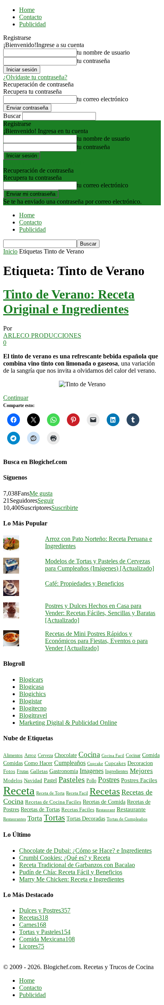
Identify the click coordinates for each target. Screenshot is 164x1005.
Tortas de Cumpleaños (127, 818)
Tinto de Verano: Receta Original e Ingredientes (69, 301)
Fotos (9, 771)
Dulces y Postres (44, 910)
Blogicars (31, 679)
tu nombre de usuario (103, 52)
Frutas (23, 771)
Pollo (91, 780)
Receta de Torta (50, 793)
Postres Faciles (139, 780)
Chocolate (66, 755)
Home (27, 9)
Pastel (50, 780)
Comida (151, 755)
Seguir (45, 500)
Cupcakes (115, 763)
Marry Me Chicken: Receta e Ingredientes (71, 879)
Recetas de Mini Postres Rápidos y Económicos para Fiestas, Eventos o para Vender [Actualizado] (96, 640)
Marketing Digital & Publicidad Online (68, 722)
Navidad (33, 780)
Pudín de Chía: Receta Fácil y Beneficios (70, 872)
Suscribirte (64, 507)
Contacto (30, 17)
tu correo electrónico (102, 99)
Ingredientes (116, 771)
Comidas (13, 763)
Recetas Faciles (77, 809)
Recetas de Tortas (40, 809)
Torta (34, 818)
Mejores (141, 771)
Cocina (89, 754)
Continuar (15, 397)
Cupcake (95, 763)
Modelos (12, 780)
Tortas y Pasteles (44, 931)
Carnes (32, 924)
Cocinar (133, 755)
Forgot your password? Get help (43, 163)
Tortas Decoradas (85, 818)
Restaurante (131, 809)
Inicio (10, 251)
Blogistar (30, 701)
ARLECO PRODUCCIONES (42, 335)
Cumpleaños (70, 763)
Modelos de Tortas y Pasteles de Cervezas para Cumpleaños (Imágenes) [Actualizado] (99, 565)
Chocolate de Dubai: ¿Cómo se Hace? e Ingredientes (85, 850)
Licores (31, 946)
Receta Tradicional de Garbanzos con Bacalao (77, 864)
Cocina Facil (113, 755)
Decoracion (140, 763)
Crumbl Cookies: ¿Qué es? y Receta (64, 857)
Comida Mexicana (47, 939)
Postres (108, 779)
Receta (19, 790)
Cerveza (45, 755)
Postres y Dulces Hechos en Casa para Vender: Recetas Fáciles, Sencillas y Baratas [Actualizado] (100, 612)
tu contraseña (93, 60)
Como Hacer (38, 763)
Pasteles (72, 779)
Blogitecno (33, 708)
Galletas (39, 771)
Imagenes (91, 770)
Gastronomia (63, 771)
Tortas (54, 817)
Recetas (105, 791)
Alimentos (13, 755)
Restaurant (105, 810)
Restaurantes (14, 819)
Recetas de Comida (104, 801)
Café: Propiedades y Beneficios (84, 583)
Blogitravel (33, 715)
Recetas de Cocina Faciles (53, 802)
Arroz (30, 755)
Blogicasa (31, 686)
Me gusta (41, 493)
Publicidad (32, 24)
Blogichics (32, 693)
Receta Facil (77, 793)
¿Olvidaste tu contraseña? (35, 77)
